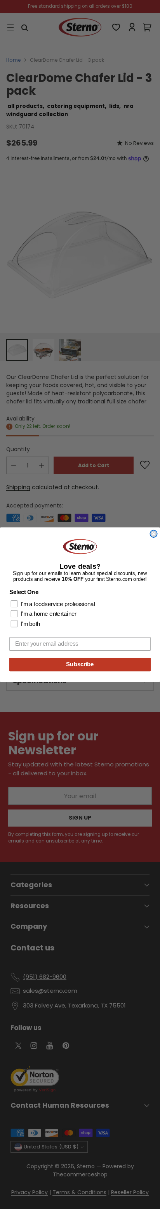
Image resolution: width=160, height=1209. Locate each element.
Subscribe (80, 664)
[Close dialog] (153, 533)
